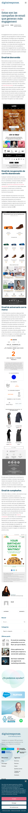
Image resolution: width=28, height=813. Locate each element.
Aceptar (14, 798)
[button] (25, 781)
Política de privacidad (15, 810)
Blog (3, 9)
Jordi (11, 25)
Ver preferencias (14, 807)
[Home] (10, 2)
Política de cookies (6, 810)
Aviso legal (23, 810)
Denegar (14, 803)
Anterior (6, 611)
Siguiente (21, 611)
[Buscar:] (14, 622)
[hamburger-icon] (25, 2)
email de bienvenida (8, 85)
